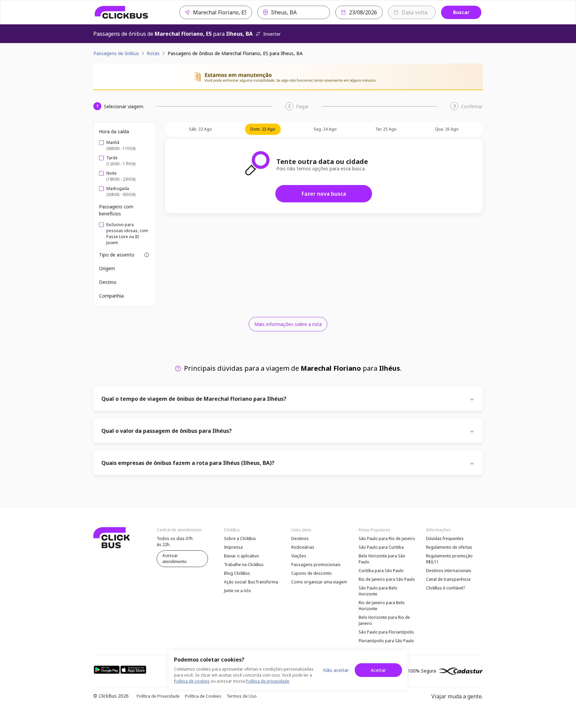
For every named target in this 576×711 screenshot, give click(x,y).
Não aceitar (336, 670)
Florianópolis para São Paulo (386, 641)
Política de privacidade (267, 681)
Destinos (300, 538)
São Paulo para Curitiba (381, 547)
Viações (298, 556)
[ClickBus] (121, 12)
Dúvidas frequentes (445, 538)
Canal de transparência (448, 579)
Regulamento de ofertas (449, 547)
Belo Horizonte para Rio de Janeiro (384, 620)
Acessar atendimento (174, 558)
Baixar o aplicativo (241, 556)
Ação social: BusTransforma (251, 582)
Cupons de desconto (311, 573)
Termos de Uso (242, 696)
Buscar (461, 12)
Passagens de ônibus (116, 53)
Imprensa (233, 547)
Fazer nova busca (324, 193)
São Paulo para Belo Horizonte (378, 591)
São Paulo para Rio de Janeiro (387, 538)
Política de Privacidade (158, 696)
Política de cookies (192, 681)
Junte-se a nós (237, 590)
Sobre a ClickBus (240, 538)
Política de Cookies (203, 696)
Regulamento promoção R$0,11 (449, 559)
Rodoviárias (302, 547)
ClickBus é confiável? (445, 588)
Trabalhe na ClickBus (244, 564)
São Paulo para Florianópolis (386, 632)
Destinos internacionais (448, 570)
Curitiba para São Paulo (381, 570)
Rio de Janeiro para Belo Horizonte (382, 605)
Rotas (153, 53)
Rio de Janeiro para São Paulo (387, 579)
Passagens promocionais (316, 564)
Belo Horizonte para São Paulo (382, 559)
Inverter (272, 34)
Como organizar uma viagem (319, 582)
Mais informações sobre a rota (288, 324)
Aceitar (378, 670)
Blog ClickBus (237, 573)
